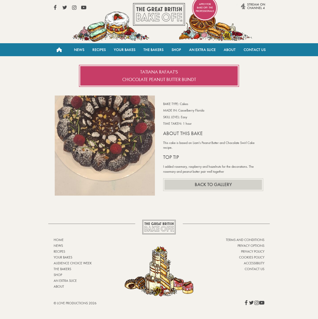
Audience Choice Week (73, 263)
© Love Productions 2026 (75, 303)
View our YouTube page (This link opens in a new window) (83, 7)
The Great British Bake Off (159, 14)
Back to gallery (213, 184)
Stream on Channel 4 (244, 8)
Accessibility (254, 263)
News (79, 49)
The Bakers (153, 49)
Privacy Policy (252, 251)
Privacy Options (251, 246)
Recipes (99, 49)
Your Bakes (124, 49)
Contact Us (255, 49)
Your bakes (63, 257)
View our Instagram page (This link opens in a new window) (74, 7)
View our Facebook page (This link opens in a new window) (55, 7)
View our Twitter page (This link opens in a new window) (64, 7)
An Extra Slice (202, 49)
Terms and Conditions (245, 240)
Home (59, 49)
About (230, 49)
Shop (176, 49)
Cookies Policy (251, 257)
